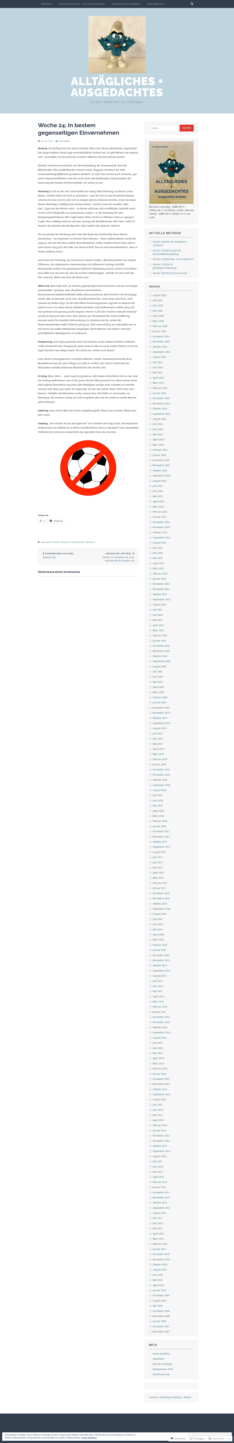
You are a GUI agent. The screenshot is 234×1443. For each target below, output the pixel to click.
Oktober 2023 (160, 470)
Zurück (153, 1397)
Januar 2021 (159, 640)
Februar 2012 (160, 1182)
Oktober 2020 (160, 656)
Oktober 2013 (160, 1089)
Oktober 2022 (160, 532)
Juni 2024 (158, 429)
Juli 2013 (157, 1104)
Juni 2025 (158, 367)
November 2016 (161, 898)
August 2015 (159, 975)
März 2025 (158, 382)
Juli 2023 (157, 485)
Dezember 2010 (161, 1254)
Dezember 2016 (161, 893)
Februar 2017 (160, 882)
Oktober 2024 (160, 408)
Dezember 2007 (161, 1326)
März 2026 (158, 321)
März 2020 (158, 692)
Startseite (46, 4)
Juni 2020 (158, 676)
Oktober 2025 (160, 346)
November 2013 (161, 1083)
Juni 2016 (158, 924)
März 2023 (158, 506)
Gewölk (55, 542)
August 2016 (159, 913)
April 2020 (158, 686)
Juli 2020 (157, 671)
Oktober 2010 (160, 1264)
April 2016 (158, 934)
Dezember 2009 (161, 1295)
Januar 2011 (159, 1249)
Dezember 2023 (161, 460)
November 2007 (161, 1331)
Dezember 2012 (161, 1135)
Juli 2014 (157, 1042)
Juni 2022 (158, 552)
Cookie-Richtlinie (89, 1437)
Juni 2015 (158, 986)
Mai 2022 (158, 558)
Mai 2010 (158, 1279)
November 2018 (161, 774)
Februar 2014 (160, 1068)
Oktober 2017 (160, 841)
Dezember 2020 (161, 645)
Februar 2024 (160, 449)
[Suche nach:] (163, 128)
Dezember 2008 (161, 1310)
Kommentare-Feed (163, 1369)
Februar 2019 (160, 759)
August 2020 (159, 666)
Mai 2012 (158, 1171)
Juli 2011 (157, 1218)
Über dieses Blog (155, 4)
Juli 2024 (157, 423)
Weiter (187, 1397)
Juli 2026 (157, 300)
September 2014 (161, 1032)
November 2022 (161, 527)
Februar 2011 (160, 1243)
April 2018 (158, 810)
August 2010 (159, 1269)
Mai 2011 (158, 1228)
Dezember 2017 (161, 831)
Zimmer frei (58, 555)
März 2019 (158, 753)
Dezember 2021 (161, 583)
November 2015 (161, 960)
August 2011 (159, 1212)
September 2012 (161, 1150)
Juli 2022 (157, 547)
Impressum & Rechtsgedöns (126, 4)
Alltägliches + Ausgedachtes (117, 87)
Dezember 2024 (161, 398)
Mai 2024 (158, 434)
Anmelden (158, 1358)
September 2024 (161, 413)
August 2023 (159, 480)
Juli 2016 (157, 919)
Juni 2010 (158, 1274)
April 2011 (158, 1233)
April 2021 (158, 625)
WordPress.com (161, 1374)
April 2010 (158, 1285)
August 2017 (159, 852)
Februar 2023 (160, 511)
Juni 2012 (158, 1166)
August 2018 (159, 790)
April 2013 (158, 1120)
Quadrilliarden (78, 542)
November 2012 (161, 1140)
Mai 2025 (158, 372)
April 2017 (158, 872)
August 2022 (159, 542)
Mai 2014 (158, 1053)
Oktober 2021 (160, 594)
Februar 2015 (160, 1006)
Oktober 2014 (160, 1027)
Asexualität (46, 542)
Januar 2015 (159, 1011)
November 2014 (161, 1022)
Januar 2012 (159, 1187)
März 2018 (158, 815)
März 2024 (158, 444)
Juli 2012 (157, 1161)
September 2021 (161, 599)
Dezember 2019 (161, 707)
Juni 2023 (158, 491)
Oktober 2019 (160, 718)
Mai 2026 (158, 310)
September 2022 (161, 537)
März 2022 (158, 568)
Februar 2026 (160, 326)
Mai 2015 (158, 991)
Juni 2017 (158, 862)
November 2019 (161, 712)
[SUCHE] (192, 4)
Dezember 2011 (161, 1192)
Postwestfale (64, 141)
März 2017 (158, 877)
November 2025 (161, 341)
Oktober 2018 (160, 779)
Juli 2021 (157, 609)
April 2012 (158, 1176)
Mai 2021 (158, 619)
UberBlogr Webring (170, 1397)
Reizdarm (90, 542)
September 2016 (161, 908)
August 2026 (159, 295)
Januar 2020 (159, 702)
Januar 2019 (159, 764)
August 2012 (159, 1156)
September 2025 (161, 351)
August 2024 (159, 418)
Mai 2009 (158, 1305)
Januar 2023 (159, 516)
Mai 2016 (158, 929)
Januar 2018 (159, 826)
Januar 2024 (159, 455)
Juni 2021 (158, 614)
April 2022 (158, 563)
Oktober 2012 (160, 1145)
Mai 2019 (158, 743)
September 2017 (161, 846)
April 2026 (158, 315)
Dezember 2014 (161, 1016)
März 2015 (158, 1001)
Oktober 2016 (160, 903)
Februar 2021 (160, 635)
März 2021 (158, 630)
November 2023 (161, 465)
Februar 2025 (160, 388)
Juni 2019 (158, 738)
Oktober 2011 (160, 1202)
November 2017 (161, 836)
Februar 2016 (160, 944)
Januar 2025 (159, 393)
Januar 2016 (159, 949)
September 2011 (161, 1207)
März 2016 (158, 939)
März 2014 (158, 1063)
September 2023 (161, 475)
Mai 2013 (158, 1115)
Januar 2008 (159, 1321)
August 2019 (159, 728)
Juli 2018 (157, 795)
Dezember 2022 (161, 522)
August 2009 (159, 1300)
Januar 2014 (159, 1073)
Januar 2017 (159, 888)
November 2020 (161, 650)
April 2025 (158, 377)
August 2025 (159, 356)
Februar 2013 (160, 1125)
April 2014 (158, 1058)
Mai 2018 (158, 805)
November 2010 (161, 1259)
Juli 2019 (157, 733)
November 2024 (161, 403)
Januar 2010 (159, 1290)
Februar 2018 (160, 821)
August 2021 (159, 604)
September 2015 (161, 970)
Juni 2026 (158, 305)
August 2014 (159, 1037)
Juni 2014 (158, 1047)
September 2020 (161, 661)
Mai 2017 (158, 867)
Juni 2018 (158, 800)
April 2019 (158, 748)
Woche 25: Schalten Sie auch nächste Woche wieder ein (118, 557)
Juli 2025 (157, 362)
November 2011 (161, 1197)
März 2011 (158, 1238)
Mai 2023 (158, 496)
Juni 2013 (158, 1109)
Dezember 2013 (161, 1078)
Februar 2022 (160, 573)
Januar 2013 (159, 1130)
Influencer (65, 542)
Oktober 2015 (160, 965)
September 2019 (161, 723)
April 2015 (158, 996)
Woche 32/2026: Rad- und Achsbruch (173, 259)
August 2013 (159, 1099)
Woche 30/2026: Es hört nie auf (170, 273)
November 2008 (161, 1316)
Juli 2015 (157, 980)
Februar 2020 (160, 697)
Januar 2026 (159, 331)
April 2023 (158, 501)
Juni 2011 (158, 1223)
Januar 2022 (159, 578)
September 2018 (161, 785)
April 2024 (158, 439)
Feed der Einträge (162, 1363)
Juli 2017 (157, 857)
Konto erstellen (161, 1353)
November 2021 (161, 589)
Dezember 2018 (161, 769)
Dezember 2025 (161, 336)
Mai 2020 (158, 681)
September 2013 (161, 1094)
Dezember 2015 (161, 955)
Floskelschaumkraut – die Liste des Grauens (81, 4)
